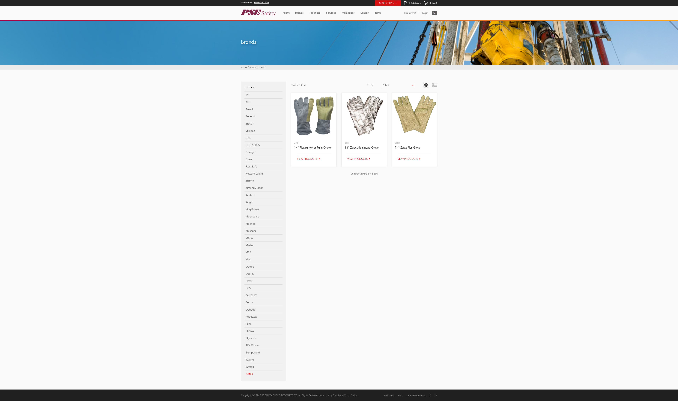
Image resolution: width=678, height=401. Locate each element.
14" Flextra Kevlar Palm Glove (312, 147)
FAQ (400, 395)
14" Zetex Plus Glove (407, 147)
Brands (299, 12)
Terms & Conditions (415, 395)
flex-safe (251, 166)
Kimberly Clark (254, 188)
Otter (249, 281)
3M (247, 95)
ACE (248, 102)
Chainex (250, 130)
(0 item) (430, 3)
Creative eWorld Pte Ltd (345, 395)
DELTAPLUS (253, 145)
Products (315, 12)
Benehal (250, 116)
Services (331, 12)
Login (425, 12)
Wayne (250, 359)
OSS (248, 288)
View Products (307, 158)
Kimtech (250, 195)
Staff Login (389, 395)
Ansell (249, 109)
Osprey (250, 273)
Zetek (261, 67)
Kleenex (250, 223)
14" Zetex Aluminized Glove (361, 147)
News (378, 12)
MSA (248, 252)
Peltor (249, 302)
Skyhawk (251, 338)
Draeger (250, 152)
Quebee (250, 309)
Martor (250, 245)
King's (249, 202)
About (286, 12)
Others (250, 266)
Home (244, 67)
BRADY (250, 123)
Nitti (248, 259)
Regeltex (251, 316)
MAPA (249, 238)
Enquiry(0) (410, 12)
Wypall (250, 366)
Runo (249, 324)
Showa (250, 331)
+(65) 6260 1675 (261, 2)
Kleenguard (252, 216)
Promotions (348, 12)
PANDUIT (251, 295)
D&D (248, 138)
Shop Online (386, 3)
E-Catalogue (412, 3)
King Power (252, 209)
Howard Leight (254, 173)
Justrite (250, 180)
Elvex (249, 159)
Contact (365, 12)
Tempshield (253, 352)
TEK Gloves (253, 345)
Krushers (251, 230)
